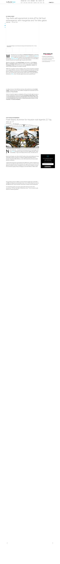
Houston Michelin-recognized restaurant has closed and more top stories (48, 59)
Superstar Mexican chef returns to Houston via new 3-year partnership (48, 61)
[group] (9, 50)
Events (41, 2)
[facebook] (49, 2)
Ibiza (13, 73)
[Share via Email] (5, 27)
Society (22, 2)
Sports (38, 2)
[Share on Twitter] (5, 25)
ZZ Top (13, 151)
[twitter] (50, 2)
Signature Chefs (14, 58)
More (43, 2)
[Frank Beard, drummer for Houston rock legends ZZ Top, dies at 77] (22, 136)
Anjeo (27, 56)
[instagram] (52, 2)
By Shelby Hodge (8, 22)
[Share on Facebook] (5, 24)
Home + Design (25, 2)
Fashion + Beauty (30, 2)
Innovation (35, 2)
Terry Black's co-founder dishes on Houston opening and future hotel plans (48, 57)
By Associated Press (8, 123)
